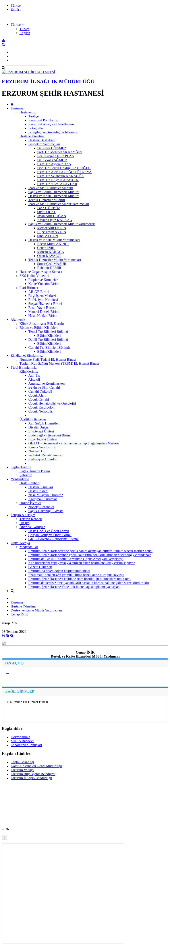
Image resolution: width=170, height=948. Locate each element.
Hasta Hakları (38, 491)
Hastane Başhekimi (41, 140)
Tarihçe (33, 116)
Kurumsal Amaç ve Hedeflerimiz (51, 124)
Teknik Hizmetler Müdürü (46, 200)
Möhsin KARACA (50, 252)
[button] (17, 24)
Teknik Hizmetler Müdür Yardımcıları (54, 260)
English (16, 9)
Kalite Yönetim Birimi (43, 284)
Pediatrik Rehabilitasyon (45, 455)
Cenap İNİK (46, 248)
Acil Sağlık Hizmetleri (44, 423)
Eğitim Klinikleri (49, 335)
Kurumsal (17, 108)
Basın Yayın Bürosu (42, 308)
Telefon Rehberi (30, 519)
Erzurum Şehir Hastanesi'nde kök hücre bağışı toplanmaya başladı (74, 587)
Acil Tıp (34, 375)
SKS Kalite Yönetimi (34, 276)
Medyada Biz (28, 547)
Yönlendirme (20, 479)
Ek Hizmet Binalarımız (27, 355)
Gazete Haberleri (40, 567)
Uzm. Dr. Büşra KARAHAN (58, 180)
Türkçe (16, 5)
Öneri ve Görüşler (32, 527)
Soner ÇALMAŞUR (51, 264)
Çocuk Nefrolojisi (40, 411)
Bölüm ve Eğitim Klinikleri (38, 327)
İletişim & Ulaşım (23, 515)
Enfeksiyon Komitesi (43, 300)
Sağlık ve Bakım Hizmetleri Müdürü (53, 192)
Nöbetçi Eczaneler (41, 507)
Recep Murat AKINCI (53, 244)
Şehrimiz (25, 475)
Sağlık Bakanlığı (22, 762)
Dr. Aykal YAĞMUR (52, 160)
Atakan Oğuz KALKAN (54, 220)
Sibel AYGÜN (47, 236)
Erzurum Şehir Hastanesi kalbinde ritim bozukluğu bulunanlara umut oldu (79, 579)
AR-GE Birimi (38, 292)
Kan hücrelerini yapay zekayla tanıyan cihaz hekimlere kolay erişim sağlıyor (81, 563)
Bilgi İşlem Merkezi (42, 296)
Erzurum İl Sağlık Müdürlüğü (31, 778)
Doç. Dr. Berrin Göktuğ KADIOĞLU (64, 168)
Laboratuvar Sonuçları (26, 745)
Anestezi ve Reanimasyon (46, 383)
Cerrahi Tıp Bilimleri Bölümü (49, 347)
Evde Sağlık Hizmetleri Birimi (49, 435)
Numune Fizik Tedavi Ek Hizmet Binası (47, 359)
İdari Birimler (28, 288)
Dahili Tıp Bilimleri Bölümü (48, 339)
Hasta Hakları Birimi (42, 315)
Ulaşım (24, 523)
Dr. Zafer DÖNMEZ (51, 148)
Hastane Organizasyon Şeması (40, 272)
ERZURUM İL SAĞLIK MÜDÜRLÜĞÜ (48, 81)
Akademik (18, 319)
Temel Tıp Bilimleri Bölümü (48, 331)
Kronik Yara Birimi (41, 447)
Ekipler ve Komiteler (43, 280)
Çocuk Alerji (37, 395)
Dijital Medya (20, 543)
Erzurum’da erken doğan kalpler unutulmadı (59, 571)
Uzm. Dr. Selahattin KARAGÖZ (60, 176)
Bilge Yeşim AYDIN (51, 232)
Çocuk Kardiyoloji (41, 407)
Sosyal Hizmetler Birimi (45, 304)
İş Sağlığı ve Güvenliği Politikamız (52, 132)
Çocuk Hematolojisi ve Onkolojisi (52, 403)
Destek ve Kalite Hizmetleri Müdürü (53, 196)
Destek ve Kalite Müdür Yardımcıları (54, 240)
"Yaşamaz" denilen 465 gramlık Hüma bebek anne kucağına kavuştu (76, 575)
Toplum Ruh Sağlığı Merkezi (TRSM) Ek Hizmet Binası (59, 363)
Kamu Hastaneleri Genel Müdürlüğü (36, 766)
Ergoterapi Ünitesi (41, 431)
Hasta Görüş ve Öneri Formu (48, 531)
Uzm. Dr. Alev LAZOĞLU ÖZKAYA (64, 172)
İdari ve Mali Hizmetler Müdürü (50, 188)
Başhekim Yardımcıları (44, 144)
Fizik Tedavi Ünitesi (42, 439)
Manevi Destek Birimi (43, 311)
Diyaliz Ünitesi (38, 427)
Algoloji (34, 379)
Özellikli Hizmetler (32, 419)
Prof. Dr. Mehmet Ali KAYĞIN (59, 152)
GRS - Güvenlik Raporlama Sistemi (53, 539)
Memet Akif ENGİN (51, 228)
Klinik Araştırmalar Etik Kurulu (41, 323)
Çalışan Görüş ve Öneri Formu (49, 535)
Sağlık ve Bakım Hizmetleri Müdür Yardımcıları (61, 224)
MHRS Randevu (22, 741)
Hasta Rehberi (29, 483)
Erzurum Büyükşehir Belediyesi (33, 774)
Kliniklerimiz (28, 371)
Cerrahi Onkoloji (40, 391)
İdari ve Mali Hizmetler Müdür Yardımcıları (58, 204)
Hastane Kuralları (40, 487)
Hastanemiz (27, 112)
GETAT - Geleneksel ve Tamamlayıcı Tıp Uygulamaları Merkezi (73, 443)
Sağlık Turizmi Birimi (34, 471)
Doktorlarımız (20, 737)
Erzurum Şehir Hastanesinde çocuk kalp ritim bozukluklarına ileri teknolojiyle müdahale (89, 555)
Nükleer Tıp (36, 451)
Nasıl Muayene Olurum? (45, 495)
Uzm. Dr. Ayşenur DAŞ (54, 164)
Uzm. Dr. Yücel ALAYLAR (57, 184)
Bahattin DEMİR (49, 268)
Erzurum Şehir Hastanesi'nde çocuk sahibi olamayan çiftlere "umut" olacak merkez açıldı (90, 551)
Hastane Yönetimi (31, 136)
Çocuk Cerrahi (38, 399)
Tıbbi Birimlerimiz (24, 367)
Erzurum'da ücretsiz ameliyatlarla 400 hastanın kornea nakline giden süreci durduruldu (88, 583)
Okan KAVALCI (49, 256)
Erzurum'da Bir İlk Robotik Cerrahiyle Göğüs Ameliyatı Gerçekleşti (75, 559)
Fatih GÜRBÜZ (48, 208)
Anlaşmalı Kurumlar (42, 499)
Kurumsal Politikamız (43, 120)
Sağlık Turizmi (21, 467)
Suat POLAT (46, 212)
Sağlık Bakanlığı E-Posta (45, 511)
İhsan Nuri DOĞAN (51, 216)
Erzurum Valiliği (22, 770)
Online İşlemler (30, 503)
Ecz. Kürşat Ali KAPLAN (55, 156)
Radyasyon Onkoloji (42, 459)
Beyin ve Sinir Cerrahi (44, 387)
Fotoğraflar (36, 128)
